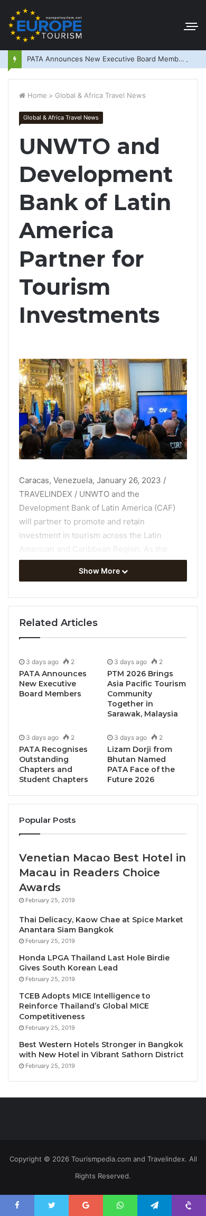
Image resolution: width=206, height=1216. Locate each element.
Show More (100, 570)
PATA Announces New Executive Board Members (108, 59)
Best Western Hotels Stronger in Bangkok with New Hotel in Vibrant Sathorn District (101, 1050)
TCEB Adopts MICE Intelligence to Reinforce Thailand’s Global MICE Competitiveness (85, 1006)
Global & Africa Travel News (100, 95)
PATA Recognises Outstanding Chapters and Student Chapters (53, 764)
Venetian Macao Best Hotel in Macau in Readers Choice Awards (102, 872)
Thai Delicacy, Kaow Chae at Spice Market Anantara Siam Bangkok (101, 925)
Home (36, 95)
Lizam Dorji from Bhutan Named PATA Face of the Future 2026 (141, 764)
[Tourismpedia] (45, 25)
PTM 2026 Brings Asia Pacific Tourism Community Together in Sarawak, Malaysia (146, 694)
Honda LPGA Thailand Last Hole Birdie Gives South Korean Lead (94, 963)
